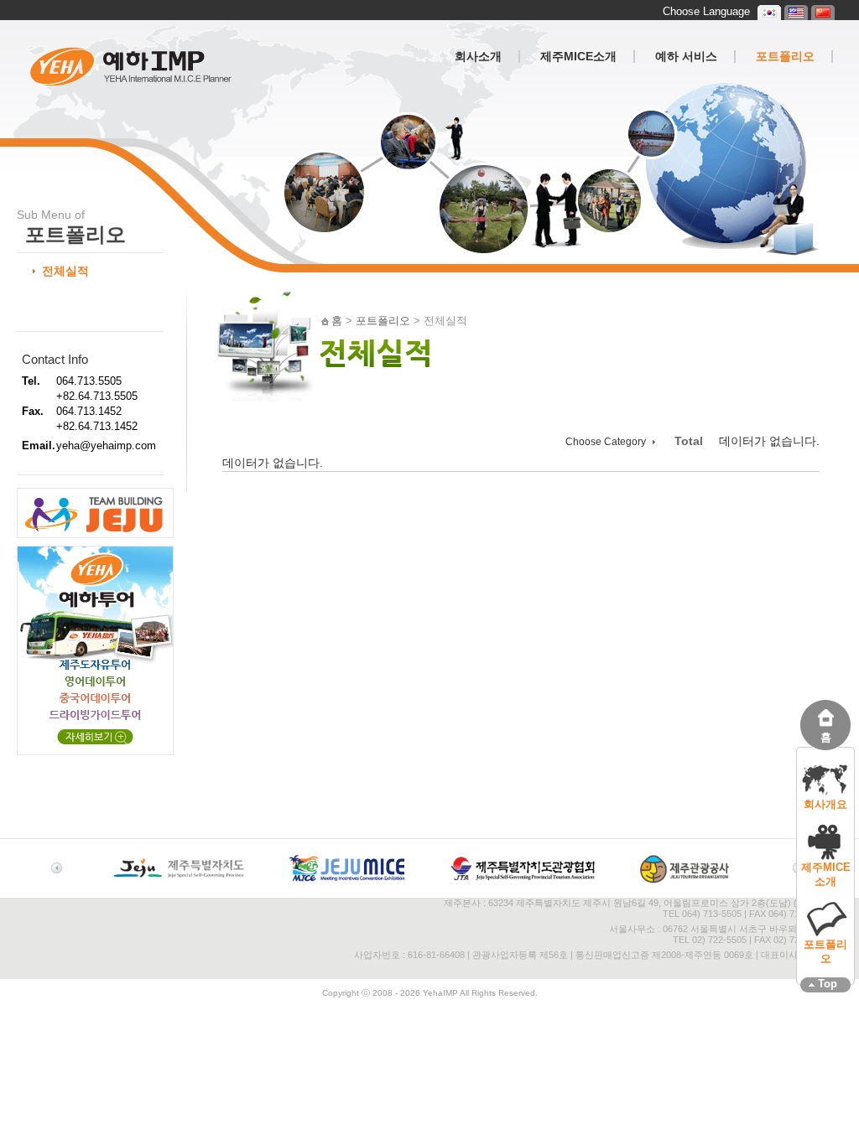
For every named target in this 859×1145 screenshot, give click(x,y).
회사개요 (825, 804)
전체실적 (65, 270)
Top (827, 983)
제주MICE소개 (826, 874)
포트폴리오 (825, 951)
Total (688, 441)
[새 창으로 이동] (179, 882)
